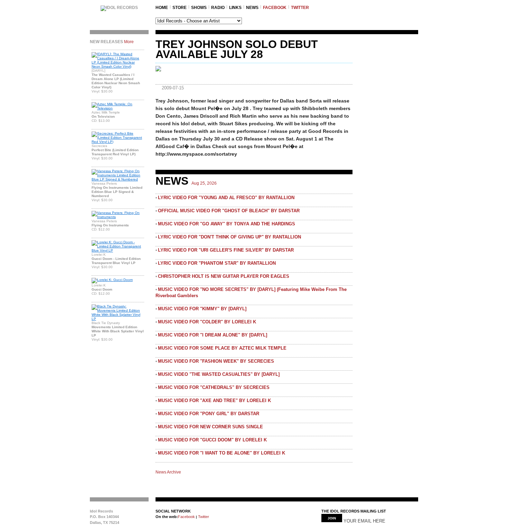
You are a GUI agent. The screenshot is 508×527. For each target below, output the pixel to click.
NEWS (252, 7)
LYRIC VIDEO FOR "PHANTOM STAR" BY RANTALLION (217, 263)
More (129, 41)
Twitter (203, 517)
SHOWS (199, 7)
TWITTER (300, 7)
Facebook (186, 517)
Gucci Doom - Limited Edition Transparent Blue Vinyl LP (116, 261)
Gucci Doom (102, 289)
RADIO (218, 7)
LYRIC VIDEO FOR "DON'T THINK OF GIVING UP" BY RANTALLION (229, 237)
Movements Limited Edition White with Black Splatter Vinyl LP (118, 331)
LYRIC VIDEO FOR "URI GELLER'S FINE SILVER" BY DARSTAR (226, 250)
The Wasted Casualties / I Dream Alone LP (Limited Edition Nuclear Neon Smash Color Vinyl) (116, 81)
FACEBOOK (274, 7)
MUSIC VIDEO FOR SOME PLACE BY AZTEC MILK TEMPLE (222, 348)
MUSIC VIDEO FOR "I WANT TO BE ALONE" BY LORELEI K (221, 453)
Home (162, 7)
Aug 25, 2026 (204, 183)
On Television (103, 116)
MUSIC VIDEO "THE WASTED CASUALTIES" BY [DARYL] (219, 374)
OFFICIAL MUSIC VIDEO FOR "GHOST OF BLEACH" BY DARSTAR (229, 210)
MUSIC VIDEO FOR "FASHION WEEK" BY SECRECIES (216, 361)
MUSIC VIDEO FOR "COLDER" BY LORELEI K (207, 321)
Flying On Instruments (110, 225)
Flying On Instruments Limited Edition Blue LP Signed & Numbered (117, 192)
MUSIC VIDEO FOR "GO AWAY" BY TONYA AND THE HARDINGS (226, 223)
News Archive (168, 472)
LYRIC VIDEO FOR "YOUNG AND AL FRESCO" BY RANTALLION (226, 197)
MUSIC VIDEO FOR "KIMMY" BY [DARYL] (202, 308)
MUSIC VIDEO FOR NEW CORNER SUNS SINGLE (210, 426)
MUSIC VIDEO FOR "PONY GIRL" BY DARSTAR (208, 413)
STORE (179, 7)
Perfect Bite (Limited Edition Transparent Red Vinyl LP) (115, 152)
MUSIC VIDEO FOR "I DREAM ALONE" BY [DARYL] (212, 335)
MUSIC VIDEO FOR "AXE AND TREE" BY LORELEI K (214, 400)
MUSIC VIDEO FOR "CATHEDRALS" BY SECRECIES (214, 387)
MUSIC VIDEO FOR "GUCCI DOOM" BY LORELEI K (212, 439)
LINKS (235, 7)
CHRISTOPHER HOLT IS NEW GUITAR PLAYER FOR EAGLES (223, 276)
